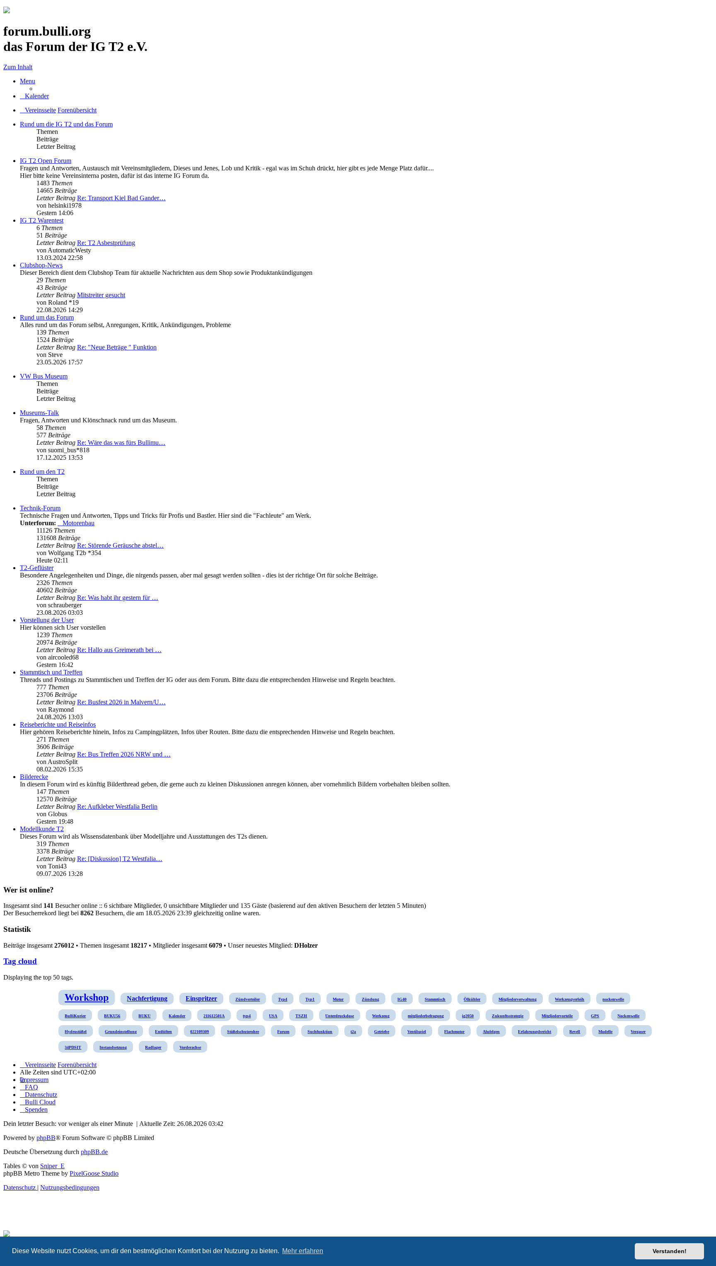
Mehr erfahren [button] (302, 1250)
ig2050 (468, 1016)
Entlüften (163, 1031)
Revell (574, 1031)
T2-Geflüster (36, 567)
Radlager (153, 1047)
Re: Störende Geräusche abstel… (120, 545)
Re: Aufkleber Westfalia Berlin (117, 806)
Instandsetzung (113, 1047)
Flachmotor (454, 1031)
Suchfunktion (319, 1031)
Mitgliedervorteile (557, 1016)
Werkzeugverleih (569, 999)
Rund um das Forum (47, 317)
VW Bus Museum (44, 376)
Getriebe (381, 1031)
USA (273, 1016)
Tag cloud (20, 961)
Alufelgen (491, 1031)
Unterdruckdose (339, 1016)
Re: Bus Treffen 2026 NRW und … (124, 754)
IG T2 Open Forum (45, 160)
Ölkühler (472, 999)
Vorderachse (190, 1047)
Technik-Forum (40, 508)
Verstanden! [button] (670, 1251)
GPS (595, 1016)
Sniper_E (52, 1165)
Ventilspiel (416, 1031)
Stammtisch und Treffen (51, 672)
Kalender (177, 1016)
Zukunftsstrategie (507, 1016)
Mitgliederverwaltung (517, 999)
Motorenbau (78, 522)
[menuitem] (34, 95)
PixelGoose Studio (94, 1173)
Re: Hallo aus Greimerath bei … (119, 649)
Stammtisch (435, 999)
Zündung (370, 999)
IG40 (401, 999)
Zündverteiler (247, 999)
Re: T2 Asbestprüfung (106, 242)
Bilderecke (34, 776)
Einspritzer (201, 998)
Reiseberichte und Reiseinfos (58, 724)
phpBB (46, 1137)
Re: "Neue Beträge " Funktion (117, 347)
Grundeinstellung (121, 1031)
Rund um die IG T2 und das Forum (66, 124)
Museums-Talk (39, 412)
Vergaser (638, 1031)
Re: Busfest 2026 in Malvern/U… (121, 702)
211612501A (214, 1016)
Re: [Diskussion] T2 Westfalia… (119, 858)
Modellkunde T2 (42, 828)
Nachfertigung (147, 998)
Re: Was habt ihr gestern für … (117, 597)
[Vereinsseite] (6, 11)
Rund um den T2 (42, 471)
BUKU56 (112, 1016)
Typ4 (282, 999)
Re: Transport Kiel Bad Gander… (121, 197)
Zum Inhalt (17, 66)
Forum (283, 1031)
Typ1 (309, 999)
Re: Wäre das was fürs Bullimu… (121, 442)
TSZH (301, 1016)
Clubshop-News (41, 265)
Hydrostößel (76, 1031)
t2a (353, 1031)
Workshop (87, 997)
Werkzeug (380, 1016)
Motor (338, 999)
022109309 (199, 1031)
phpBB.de (94, 1151)
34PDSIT (73, 1047)
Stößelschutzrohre (243, 1031)
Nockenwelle (628, 1016)
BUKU (144, 1016)
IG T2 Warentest (41, 220)
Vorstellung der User (47, 619)
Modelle (605, 1031)
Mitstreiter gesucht (101, 294)
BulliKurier (75, 1016)
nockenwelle (613, 999)
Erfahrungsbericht (534, 1031)
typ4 (247, 1016)
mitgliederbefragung (426, 1016)
